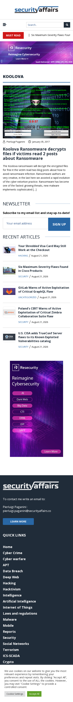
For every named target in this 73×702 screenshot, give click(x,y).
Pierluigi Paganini (16, 141)
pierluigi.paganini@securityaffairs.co (27, 511)
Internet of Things (17, 607)
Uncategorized (27, 297)
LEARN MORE (18, 521)
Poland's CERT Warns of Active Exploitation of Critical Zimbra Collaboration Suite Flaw (40, 312)
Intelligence (12, 595)
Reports (9, 631)
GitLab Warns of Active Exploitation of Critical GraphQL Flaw (43, 290)
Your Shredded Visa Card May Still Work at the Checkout (42, 248)
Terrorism (11, 650)
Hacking (23, 255)
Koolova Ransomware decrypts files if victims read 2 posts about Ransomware (34, 153)
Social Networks (16, 643)
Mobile (8, 625)
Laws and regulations (20, 613)
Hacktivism (12, 589)
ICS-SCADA (11, 656)
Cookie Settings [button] (15, 693)
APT (6, 565)
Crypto (8, 662)
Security (23, 276)
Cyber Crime (12, 553)
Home (7, 547)
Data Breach (13, 571)
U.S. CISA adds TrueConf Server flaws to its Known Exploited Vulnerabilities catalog (40, 337)
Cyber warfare (14, 559)
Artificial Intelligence (19, 601)
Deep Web (11, 577)
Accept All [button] (34, 693)
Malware (10, 619)
